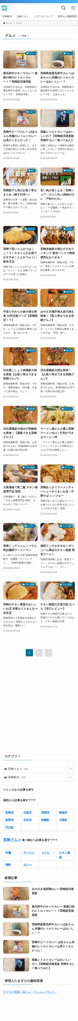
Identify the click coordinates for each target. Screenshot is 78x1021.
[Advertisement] (39, 708)
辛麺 (8, 852)
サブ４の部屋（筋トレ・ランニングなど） (29, 991)
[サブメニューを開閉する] (70, 769)
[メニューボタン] (73, 8)
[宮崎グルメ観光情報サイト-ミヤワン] (4, 8)
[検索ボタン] (63, 8)
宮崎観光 (16, 777)
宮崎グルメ (18, 768)
